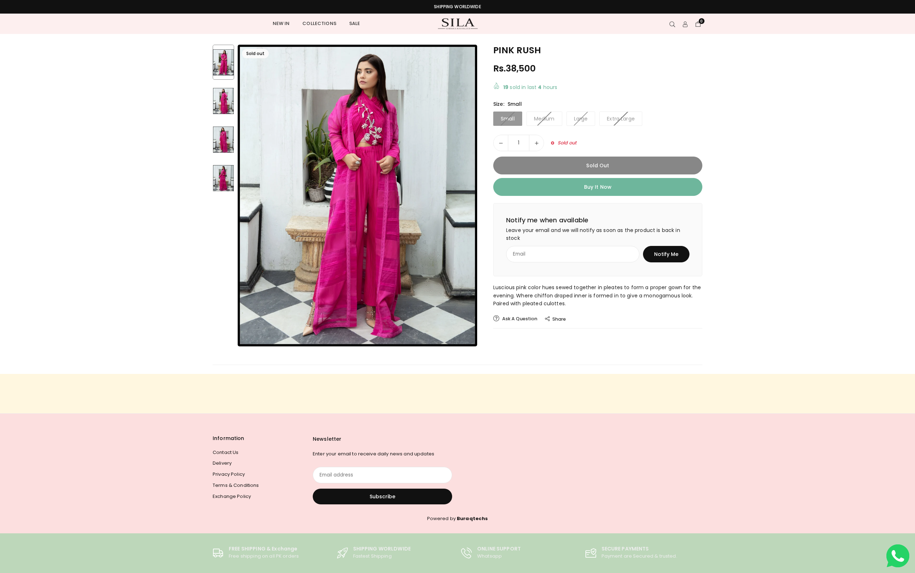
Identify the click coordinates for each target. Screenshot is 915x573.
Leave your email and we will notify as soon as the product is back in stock (593, 234)
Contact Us (225, 452)
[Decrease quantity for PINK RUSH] (501, 143)
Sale (354, 23)
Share (559, 319)
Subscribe (382, 496)
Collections (319, 23)
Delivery (222, 463)
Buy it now (598, 187)
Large (581, 118)
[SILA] (457, 23)
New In (281, 23)
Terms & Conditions (236, 485)
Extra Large (621, 118)
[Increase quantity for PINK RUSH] (536, 143)
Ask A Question (519, 318)
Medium (544, 118)
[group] (357, 195)
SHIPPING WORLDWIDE (457, 6)
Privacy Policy (229, 474)
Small (508, 118)
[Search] (672, 23)
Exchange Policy (232, 496)
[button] (463, 195)
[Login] (685, 23)
